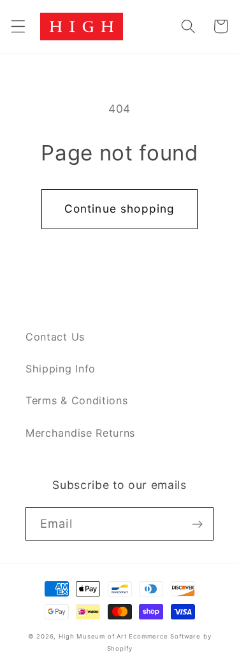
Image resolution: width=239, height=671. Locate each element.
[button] (18, 26)
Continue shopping (119, 208)
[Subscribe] (197, 523)
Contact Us (55, 336)
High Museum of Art (93, 636)
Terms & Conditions (76, 400)
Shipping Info (60, 368)
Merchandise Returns (80, 433)
